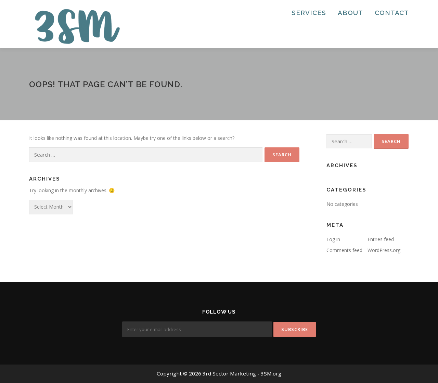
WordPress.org (384, 250)
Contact (392, 12)
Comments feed (344, 250)
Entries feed (381, 239)
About (350, 12)
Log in (333, 239)
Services (309, 12)
